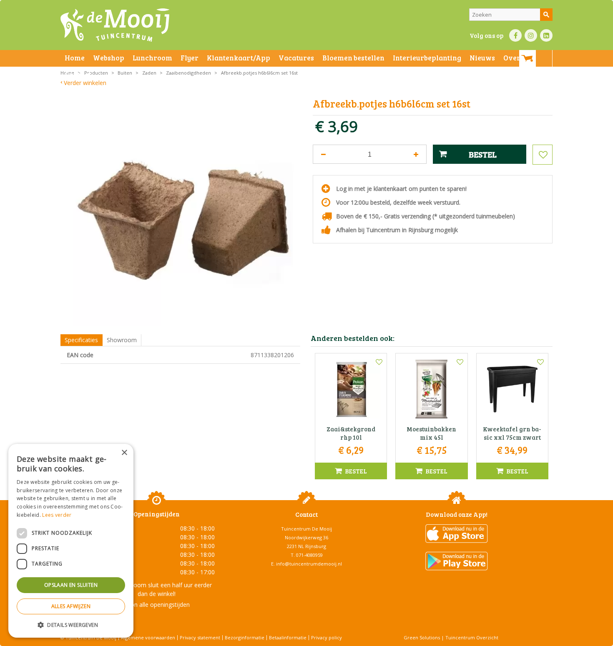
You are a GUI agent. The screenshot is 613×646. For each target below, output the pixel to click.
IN (531, 35)
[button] (71, 624)
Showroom (122, 340)
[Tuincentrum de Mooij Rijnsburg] (114, 25)
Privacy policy (326, 637)
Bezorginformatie (244, 637)
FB (515, 35)
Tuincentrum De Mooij (306, 529)
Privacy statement (200, 637)
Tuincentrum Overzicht (471, 637)
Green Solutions (422, 637)
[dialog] (70, 541)
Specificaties (81, 340)
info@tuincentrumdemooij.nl (309, 564)
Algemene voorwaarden (148, 637)
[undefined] (186, 212)
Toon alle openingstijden (156, 604)
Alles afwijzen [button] (71, 606)
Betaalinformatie (287, 637)
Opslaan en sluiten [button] (71, 584)
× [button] (124, 453)
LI (546, 35)
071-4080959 (309, 555)
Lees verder (56, 514)
